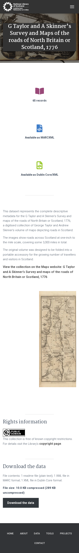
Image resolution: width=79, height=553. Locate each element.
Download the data (20, 503)
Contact (39, 543)
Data (37, 533)
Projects (66, 533)
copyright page (50, 444)
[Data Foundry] (17, 7)
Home (10, 533)
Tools (50, 533)
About (24, 533)
